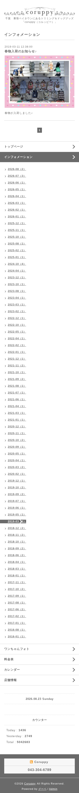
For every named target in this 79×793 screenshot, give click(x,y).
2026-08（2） (17, 169)
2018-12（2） (17, 528)
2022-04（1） (17, 338)
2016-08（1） (17, 629)
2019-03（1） (17, 521)
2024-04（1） (17, 270)
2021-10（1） (17, 372)
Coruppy (29, 783)
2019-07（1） (17, 501)
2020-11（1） (17, 433)
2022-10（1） (17, 324)
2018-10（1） (17, 541)
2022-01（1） (17, 352)
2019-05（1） (17, 514)
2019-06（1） (17, 507)
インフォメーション (18, 157)
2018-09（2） (17, 548)
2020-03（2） (17, 467)
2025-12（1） (17, 223)
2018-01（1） (17, 575)
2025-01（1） (17, 257)
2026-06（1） (17, 182)
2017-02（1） (17, 616)
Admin (53, 788)
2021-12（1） (17, 358)
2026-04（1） (17, 196)
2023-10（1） (17, 284)
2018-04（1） (17, 562)
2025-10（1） (17, 236)
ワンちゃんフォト (16, 649)
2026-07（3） (17, 175)
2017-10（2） (17, 589)
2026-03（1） (17, 203)
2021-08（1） (17, 385)
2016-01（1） (17, 636)
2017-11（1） (17, 582)
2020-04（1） (17, 460)
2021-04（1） (17, 406)
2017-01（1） (17, 623)
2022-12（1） (17, 318)
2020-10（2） (17, 440)
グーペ (42, 788)
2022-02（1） (17, 345)
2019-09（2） (17, 494)
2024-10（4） (17, 263)
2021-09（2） (17, 379)
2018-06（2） (17, 555)
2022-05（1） (17, 331)
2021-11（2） (17, 365)
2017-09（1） (17, 595)
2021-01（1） (17, 419)
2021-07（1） (17, 392)
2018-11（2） (17, 534)
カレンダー (12, 669)
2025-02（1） (17, 250)
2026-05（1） (17, 189)
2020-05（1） (17, 453)
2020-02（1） (17, 473)
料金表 (9, 659)
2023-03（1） (17, 304)
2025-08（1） (17, 243)
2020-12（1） (17, 426)
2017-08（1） (17, 602)
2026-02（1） (17, 209)
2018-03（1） (17, 568)
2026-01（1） (17, 216)
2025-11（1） (17, 230)
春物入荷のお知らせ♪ (21, 51)
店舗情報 (10, 680)
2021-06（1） (17, 399)
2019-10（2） (17, 487)
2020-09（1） (17, 446)
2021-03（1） (17, 413)
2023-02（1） (17, 311)
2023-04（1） (17, 297)
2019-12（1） (17, 480)
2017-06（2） (17, 609)
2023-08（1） (17, 291)
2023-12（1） (17, 277)
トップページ (13, 146)
